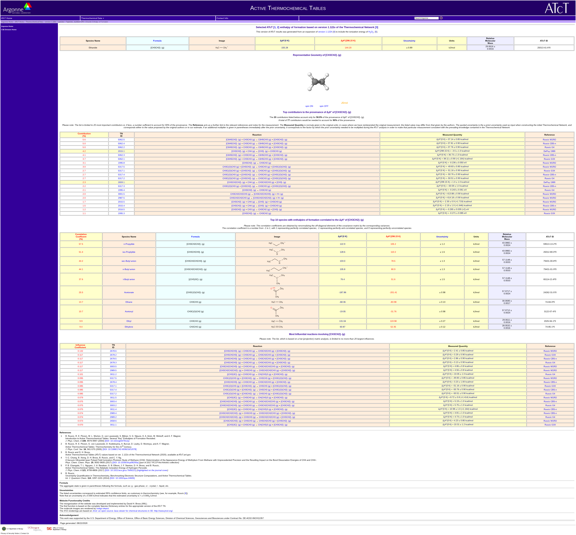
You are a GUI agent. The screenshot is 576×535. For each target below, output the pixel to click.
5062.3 (121, 155)
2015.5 (121, 202)
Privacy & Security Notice (10, 533)
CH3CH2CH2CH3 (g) (240, 194)
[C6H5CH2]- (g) (234, 139)
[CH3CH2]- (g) (281, 139)
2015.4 (121, 205)
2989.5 (113, 370)
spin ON (309, 106)
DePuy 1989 (549, 151)
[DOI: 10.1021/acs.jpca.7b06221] (120, 470)
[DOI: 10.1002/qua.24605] (122, 478)
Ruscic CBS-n (549, 143)
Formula (157, 41)
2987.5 (121, 198)
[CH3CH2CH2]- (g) (236, 182)
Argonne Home (7, 22)
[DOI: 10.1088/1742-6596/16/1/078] (119, 449)
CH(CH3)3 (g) (265, 374)
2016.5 (121, 209)
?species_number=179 (74, 22)
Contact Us (25, 533)
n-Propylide (129, 244)
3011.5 (113, 397)
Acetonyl (129, 311)
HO (371, 31)
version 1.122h (325, 31)
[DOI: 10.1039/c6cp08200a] (125, 462)
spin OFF (324, 106)
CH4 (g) (252, 151)
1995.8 (121, 163)
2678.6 (113, 351)
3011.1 (113, 425)
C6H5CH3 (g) (265, 139)
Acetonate (129, 292)
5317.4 (121, 174)
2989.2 (113, 417)
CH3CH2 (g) (265, 163)
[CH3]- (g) (263, 151)
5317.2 (121, 178)
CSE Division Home (8, 29)
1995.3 (121, 213)
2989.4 (113, 413)
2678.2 (113, 355)
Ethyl (129, 321)
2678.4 (113, 382)
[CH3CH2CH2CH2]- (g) (264, 198)
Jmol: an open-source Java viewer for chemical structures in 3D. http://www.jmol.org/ (133, 511)
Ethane (129, 302)
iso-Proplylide (129, 252)
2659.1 (121, 182)
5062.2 (121, 147)
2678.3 (113, 362)
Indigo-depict (102, 508)
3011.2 (113, 374)
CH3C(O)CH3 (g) (231, 167)
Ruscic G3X (549, 159)
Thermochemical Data (34, 22)
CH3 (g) (252, 209)
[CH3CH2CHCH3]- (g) (264, 194)
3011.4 (113, 409)
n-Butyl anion (129, 269)
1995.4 (121, 190)
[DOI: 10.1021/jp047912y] (117, 441)
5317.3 (121, 186)
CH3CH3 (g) (249, 139)
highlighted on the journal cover (152, 470)
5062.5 (121, 139)
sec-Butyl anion (129, 261)
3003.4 (113, 401)
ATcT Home (19, 22)
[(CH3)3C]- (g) (234, 374)
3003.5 (113, 366)
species (61, 22)
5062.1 (121, 159)
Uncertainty (409, 41)
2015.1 (121, 151)
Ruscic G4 (549, 147)
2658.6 (113, 421)
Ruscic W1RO (549, 139)
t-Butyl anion (129, 279)
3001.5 (121, 194)
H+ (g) (280, 194)
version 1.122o (50, 22)
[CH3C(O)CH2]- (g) (281, 167)
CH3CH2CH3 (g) (266, 182)
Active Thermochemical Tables (288, 8)
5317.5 (121, 167)
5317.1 (121, 170)
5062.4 (121, 143)
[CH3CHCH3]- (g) (233, 351)
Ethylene (129, 327)
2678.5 (113, 358)
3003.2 (113, 405)
